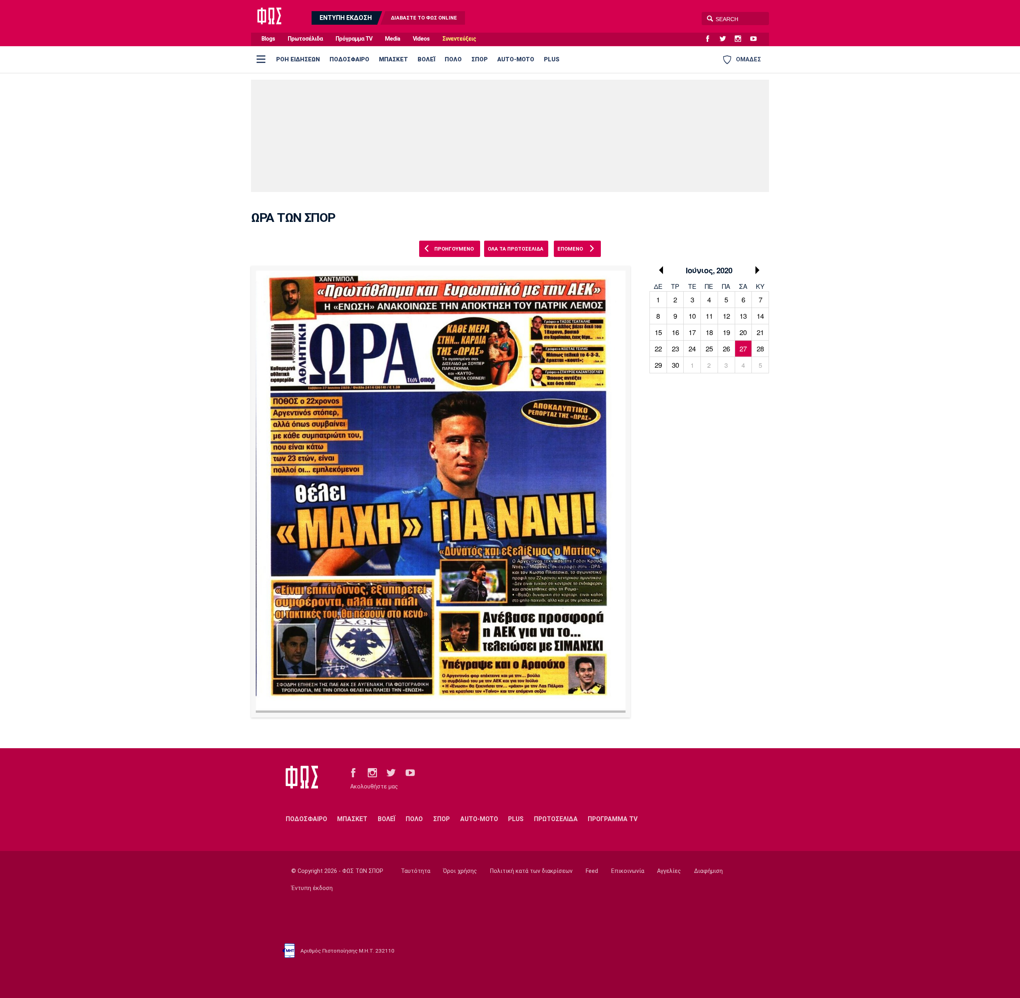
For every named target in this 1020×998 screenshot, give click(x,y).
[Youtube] (756, 39)
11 (709, 316)
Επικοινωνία (627, 871)
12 (726, 316)
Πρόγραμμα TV (353, 38)
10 (692, 316)
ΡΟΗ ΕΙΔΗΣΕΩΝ (298, 59)
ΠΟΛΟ (453, 59)
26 (726, 348)
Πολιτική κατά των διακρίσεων (531, 871)
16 (675, 332)
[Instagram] (741, 39)
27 (743, 348)
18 (709, 332)
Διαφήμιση (708, 871)
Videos (421, 38)
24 (692, 348)
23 (675, 348)
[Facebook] (710, 39)
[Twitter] (726, 39)
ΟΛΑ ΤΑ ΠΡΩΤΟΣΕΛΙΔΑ (515, 249)
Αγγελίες (669, 871)
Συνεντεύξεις (459, 38)
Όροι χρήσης (460, 871)
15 (658, 332)
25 (709, 348)
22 (658, 348)
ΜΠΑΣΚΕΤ (393, 59)
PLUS (551, 59)
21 (760, 332)
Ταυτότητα (415, 871)
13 (743, 316)
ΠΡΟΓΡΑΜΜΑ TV (613, 819)
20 (743, 332)
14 (760, 316)
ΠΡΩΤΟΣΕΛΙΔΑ (556, 819)
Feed (592, 871)
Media (392, 38)
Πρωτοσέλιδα (305, 38)
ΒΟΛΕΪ (426, 59)
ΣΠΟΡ (479, 59)
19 (726, 332)
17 (692, 332)
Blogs (268, 38)
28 (760, 348)
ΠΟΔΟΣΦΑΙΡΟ (349, 59)
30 (675, 365)
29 (658, 365)
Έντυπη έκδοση (312, 888)
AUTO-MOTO (515, 59)
